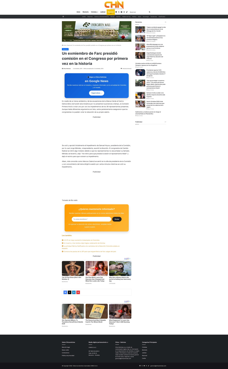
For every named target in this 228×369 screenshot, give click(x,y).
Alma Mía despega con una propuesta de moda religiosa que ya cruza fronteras (155, 46)
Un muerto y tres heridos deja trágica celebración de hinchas (84, 243)
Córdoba (94, 12)
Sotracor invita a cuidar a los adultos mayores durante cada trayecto (156, 94)
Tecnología (146, 16)
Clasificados (162, 16)
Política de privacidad (68, 355)
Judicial (102, 12)
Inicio (78, 12)
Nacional (111, 12)
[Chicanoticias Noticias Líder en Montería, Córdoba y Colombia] (114, 4)
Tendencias (154, 16)
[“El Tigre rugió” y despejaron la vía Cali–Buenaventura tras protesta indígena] (140, 38)
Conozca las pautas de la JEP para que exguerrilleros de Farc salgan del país (89, 251)
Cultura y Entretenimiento (101, 16)
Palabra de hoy (126, 16)
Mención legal (66, 347)
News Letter (65, 350)
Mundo (112, 16)
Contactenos (65, 352)
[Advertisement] (96, 130)
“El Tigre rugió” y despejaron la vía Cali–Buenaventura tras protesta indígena (156, 37)
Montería (86, 12)
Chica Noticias (67, 68)
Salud (139, 16)
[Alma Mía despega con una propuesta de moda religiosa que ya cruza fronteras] (140, 46)
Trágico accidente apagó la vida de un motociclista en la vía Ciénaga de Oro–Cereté (156, 29)
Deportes (90, 16)
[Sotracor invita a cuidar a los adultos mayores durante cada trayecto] (140, 95)
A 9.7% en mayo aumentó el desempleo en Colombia (81, 240)
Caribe (84, 16)
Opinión (118, 16)
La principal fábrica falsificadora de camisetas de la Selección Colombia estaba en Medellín (91, 247)
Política (134, 16)
